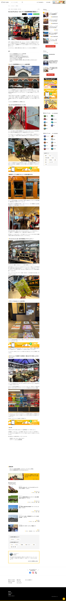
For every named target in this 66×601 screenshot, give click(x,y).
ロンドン (17, 544)
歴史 (36, 492)
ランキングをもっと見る (50, 46)
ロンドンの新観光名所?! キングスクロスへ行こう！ (19, 470)
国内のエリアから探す (11, 579)
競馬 (36, 502)
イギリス (17, 5)
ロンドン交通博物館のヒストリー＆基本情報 (18, 53)
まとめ (11, 61)
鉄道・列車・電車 (13, 546)
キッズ (12, 544)
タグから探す (48, 2)
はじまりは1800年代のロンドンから (16, 54)
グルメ (50, 155)
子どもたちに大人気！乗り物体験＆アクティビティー (19, 57)
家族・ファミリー (28, 544)
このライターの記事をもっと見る (33, 561)
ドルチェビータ (37, 491)
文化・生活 (33, 502)
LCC (33, 521)
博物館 (22, 544)
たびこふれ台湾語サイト (28, 579)
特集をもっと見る (50, 74)
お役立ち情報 (47, 157)
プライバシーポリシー (11, 595)
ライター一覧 (19, 581)
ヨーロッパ (12, 5)
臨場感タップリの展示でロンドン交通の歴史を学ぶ (19, 56)
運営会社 (9, 591)
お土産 (53, 157)
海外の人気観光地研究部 (54, 36)
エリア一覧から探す (40, 2)
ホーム (9, 5)
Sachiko (38, 520)
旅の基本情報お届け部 (55, 16)
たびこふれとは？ (19, 582)
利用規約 (9, 594)
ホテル (46, 164)
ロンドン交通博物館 (18, 439)
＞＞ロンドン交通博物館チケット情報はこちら (16, 101)
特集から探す (19, 579)
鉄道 (34, 544)
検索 (22, 2)
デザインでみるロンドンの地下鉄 (16, 58)
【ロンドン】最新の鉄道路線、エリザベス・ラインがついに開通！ (22, 468)
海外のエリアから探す (11, 581)
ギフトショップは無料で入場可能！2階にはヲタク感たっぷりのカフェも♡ (23, 59)
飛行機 (38, 521)
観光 (38, 492)
